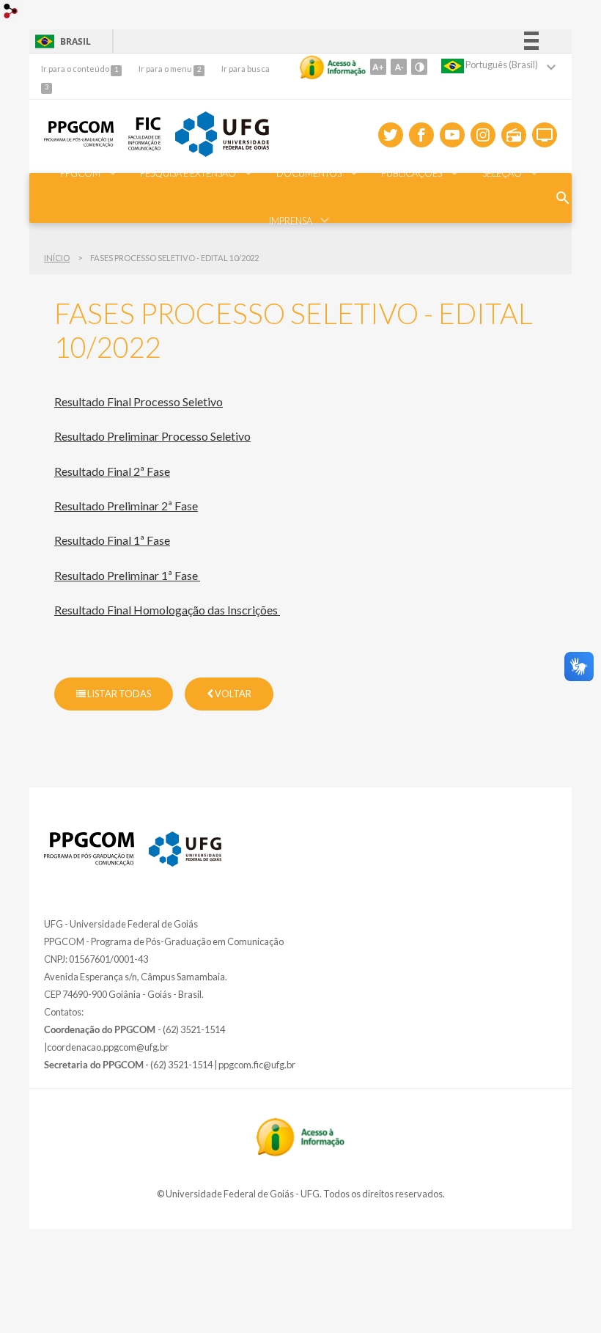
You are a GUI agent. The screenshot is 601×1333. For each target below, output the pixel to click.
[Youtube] (452, 134)
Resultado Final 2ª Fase (112, 471)
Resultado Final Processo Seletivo (138, 401)
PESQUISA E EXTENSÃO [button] (188, 173)
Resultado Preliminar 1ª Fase (127, 575)
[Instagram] (483, 134)
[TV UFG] (544, 134)
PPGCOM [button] (80, 173)
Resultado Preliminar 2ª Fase (126, 506)
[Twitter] (390, 134)
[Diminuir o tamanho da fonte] (399, 67)
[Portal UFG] (185, 862)
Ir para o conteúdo (76, 68)
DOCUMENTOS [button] (309, 173)
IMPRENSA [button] (290, 221)
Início (57, 257)
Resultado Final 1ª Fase (112, 540)
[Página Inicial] (89, 861)
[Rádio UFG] (513, 134)
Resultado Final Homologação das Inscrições (167, 610)
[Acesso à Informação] (333, 67)
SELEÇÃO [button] (502, 173)
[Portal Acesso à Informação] (300, 1152)
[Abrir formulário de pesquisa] (563, 198)
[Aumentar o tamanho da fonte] (378, 67)
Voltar (232, 693)
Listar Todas (118, 693)
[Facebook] (421, 134)
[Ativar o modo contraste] (419, 67)
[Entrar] (11, 13)
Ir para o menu (166, 68)
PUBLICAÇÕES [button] (411, 173)
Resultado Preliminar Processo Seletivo (152, 436)
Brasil (60, 41)
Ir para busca (245, 68)
